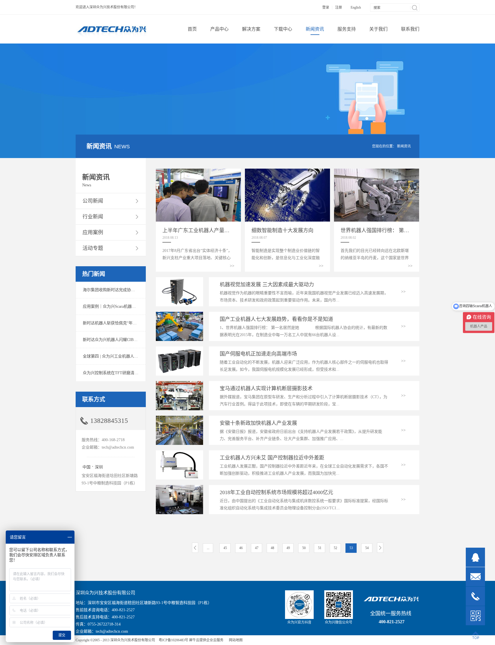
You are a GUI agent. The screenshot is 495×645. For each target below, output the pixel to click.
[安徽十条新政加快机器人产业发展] (179, 418)
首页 (192, 29)
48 (272, 548)
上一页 (195, 548)
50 (304, 548)
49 (288, 548)
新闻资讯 (404, 146)
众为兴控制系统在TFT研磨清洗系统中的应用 (122, 373)
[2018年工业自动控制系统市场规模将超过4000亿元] (179, 487)
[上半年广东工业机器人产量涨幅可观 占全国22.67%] (198, 171)
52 (335, 548)
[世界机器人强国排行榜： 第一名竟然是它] (376, 171)
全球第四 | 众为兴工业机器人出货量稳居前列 (122, 356)
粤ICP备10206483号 (173, 640)
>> (232, 266)
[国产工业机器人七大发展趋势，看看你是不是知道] (179, 314)
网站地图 (235, 640)
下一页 (380, 548)
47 (256, 548)
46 (241, 548)
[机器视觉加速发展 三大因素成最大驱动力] (179, 279)
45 (225, 548)
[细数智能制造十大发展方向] (287, 171)
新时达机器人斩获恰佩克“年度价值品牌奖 (120, 323)
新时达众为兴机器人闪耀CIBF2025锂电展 (119, 340)
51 (319, 548)
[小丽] (475, 557)
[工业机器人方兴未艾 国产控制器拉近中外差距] (179, 452)
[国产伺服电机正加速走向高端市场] (179, 348)
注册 (338, 7)
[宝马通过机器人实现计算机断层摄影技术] (179, 383)
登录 (325, 7)
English (356, 7)
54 (367, 548)
